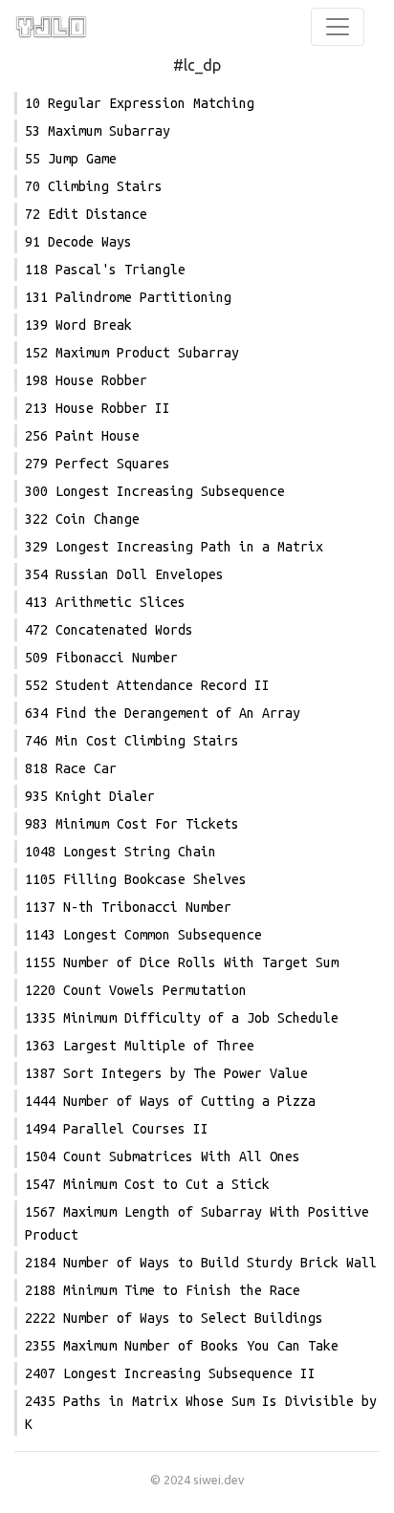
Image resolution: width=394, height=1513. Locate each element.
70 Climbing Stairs (94, 186)
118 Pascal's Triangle (105, 269)
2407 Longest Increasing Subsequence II (170, 1373)
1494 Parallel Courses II (116, 1128)
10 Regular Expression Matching (139, 103)
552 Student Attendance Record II (147, 685)
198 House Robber (86, 380)
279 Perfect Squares (97, 463)
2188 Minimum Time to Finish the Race (162, 1290)
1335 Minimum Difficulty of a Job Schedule (182, 1018)
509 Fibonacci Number (101, 657)
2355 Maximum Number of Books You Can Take (182, 1345)
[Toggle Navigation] (337, 27)
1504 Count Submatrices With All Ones (162, 1156)
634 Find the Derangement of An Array (162, 713)
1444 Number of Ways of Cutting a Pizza (170, 1101)
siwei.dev (218, 1479)
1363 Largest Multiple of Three (139, 1045)
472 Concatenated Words (109, 630)
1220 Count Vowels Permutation (136, 990)
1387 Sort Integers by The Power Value (166, 1073)
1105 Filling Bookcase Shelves (136, 879)
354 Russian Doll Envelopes (124, 574)
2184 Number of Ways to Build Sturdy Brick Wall (201, 1262)
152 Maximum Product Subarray (132, 352)
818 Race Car (71, 768)
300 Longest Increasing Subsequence (155, 491)
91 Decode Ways (78, 241)
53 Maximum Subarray (97, 131)
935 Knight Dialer (90, 796)
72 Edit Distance (86, 214)
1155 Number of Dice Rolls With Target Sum (182, 962)
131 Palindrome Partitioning (128, 297)
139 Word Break (78, 325)
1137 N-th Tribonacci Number (128, 907)
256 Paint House (82, 435)
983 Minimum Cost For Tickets (132, 824)
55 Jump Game (71, 158)
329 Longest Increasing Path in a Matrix (174, 546)
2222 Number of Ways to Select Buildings (174, 1318)
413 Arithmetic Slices (105, 602)
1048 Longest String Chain (120, 851)
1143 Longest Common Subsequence (143, 934)
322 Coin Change (82, 519)
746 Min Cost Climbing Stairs (132, 740)
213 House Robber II (97, 408)
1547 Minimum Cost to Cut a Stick (147, 1184)
